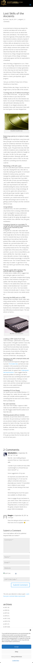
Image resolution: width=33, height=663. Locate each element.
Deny (16, 652)
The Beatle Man (13, 364)
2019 (7, 613)
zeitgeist (20, 19)
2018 (7, 616)
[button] (30, 630)
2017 (7, 618)
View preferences (16, 656)
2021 (7, 607)
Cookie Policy (15, 660)
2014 (7, 627)
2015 (7, 624)
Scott (6, 19)
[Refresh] (16, 573)
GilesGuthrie (12, 453)
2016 (7, 621)
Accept (16, 647)
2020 (7, 610)
